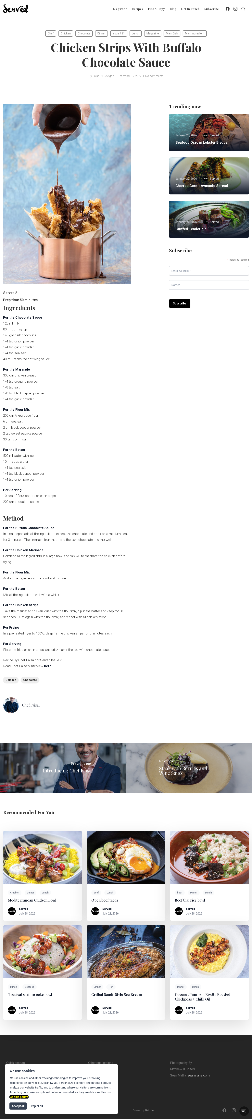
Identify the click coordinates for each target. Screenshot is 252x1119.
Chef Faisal (31, 705)
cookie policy (19, 1097)
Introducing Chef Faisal (68, 770)
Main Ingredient (194, 33)
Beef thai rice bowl (190, 900)
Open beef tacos (104, 900)
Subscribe (211, 9)
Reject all (37, 1106)
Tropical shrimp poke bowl (30, 994)
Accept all (18, 1106)
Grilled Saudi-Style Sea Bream (116, 994)
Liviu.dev (149, 1110)
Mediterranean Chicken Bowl (32, 900)
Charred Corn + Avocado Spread (201, 186)
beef (96, 892)
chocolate (30, 680)
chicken (11, 680)
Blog (173, 9)
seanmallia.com (199, 1075)
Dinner (101, 33)
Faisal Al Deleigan (103, 76)
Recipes (137, 9)
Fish (111, 987)
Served (23, 908)
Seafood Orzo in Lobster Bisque (201, 142)
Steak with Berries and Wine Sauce (183, 770)
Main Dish (172, 33)
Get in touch (190, 9)
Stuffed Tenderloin (191, 229)
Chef (51, 33)
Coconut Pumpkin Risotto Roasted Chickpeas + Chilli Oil (202, 997)
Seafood (29, 987)
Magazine (120, 9)
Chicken (66, 33)
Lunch (135, 33)
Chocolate (84, 33)
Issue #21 (119, 33)
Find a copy (156, 9)
